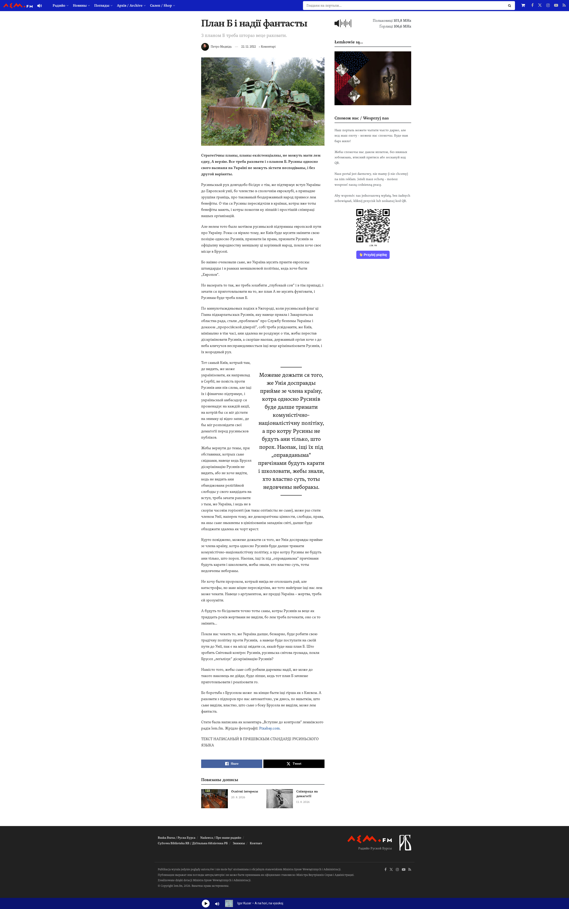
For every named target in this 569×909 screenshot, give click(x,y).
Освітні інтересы (244, 791)
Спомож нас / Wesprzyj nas (362, 118)
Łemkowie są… (349, 42)
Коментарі (268, 46)
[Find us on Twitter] (540, 5)
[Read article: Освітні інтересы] (214, 798)
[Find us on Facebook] (532, 5)
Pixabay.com (269, 728)
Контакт (256, 843)
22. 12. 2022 (248, 46)
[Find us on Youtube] (556, 5)
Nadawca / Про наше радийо (220, 837)
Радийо (59, 6)
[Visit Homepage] (18, 5)
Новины (80, 6)
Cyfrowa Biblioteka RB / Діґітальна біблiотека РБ (193, 843)
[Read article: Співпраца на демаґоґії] (279, 798)
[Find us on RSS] (564, 5)
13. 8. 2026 (303, 802)
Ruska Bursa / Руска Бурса (176, 837)
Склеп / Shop (161, 6)
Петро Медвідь (221, 46)
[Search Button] (510, 5)
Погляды (101, 6)
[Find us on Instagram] (548, 5)
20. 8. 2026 (238, 797)
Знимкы (239, 843)
